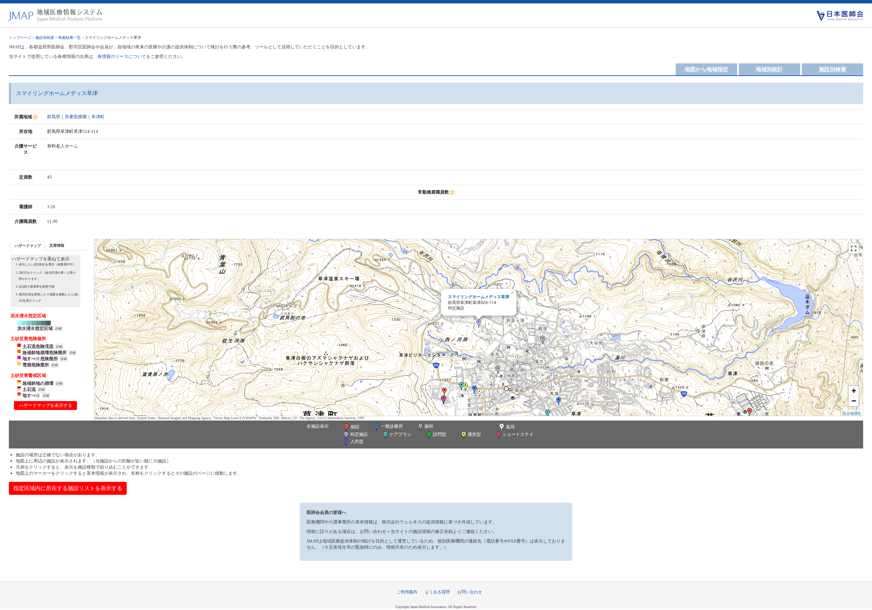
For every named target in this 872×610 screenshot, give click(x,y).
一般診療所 (392, 426)
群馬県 (53, 116)
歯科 (428, 426)
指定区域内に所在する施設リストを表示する (67, 488)
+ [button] (854, 390)
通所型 (474, 434)
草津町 (98, 116)
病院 (355, 426)
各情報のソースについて (121, 56)
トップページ (20, 37)
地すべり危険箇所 (40, 358)
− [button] (854, 401)
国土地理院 (851, 413)
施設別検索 (44, 37)
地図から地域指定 (706, 69)
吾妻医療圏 (76, 116)
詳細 (59, 328)
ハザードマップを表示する (45, 405)
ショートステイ (517, 434)
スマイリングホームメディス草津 (478, 296)
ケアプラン (400, 434)
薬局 (510, 426)
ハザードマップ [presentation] (28, 246)
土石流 (29, 389)
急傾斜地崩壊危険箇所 (44, 352)
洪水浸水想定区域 (35, 328)
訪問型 (439, 434)
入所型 (356, 441)
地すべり (31, 395)
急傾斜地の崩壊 (37, 383)
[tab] (28, 245)
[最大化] (853, 248)
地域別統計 (769, 69)
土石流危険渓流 (37, 346)
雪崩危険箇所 (35, 364)
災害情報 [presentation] (56, 245)
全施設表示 (318, 426)
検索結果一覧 (69, 37)
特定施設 (359, 434)
